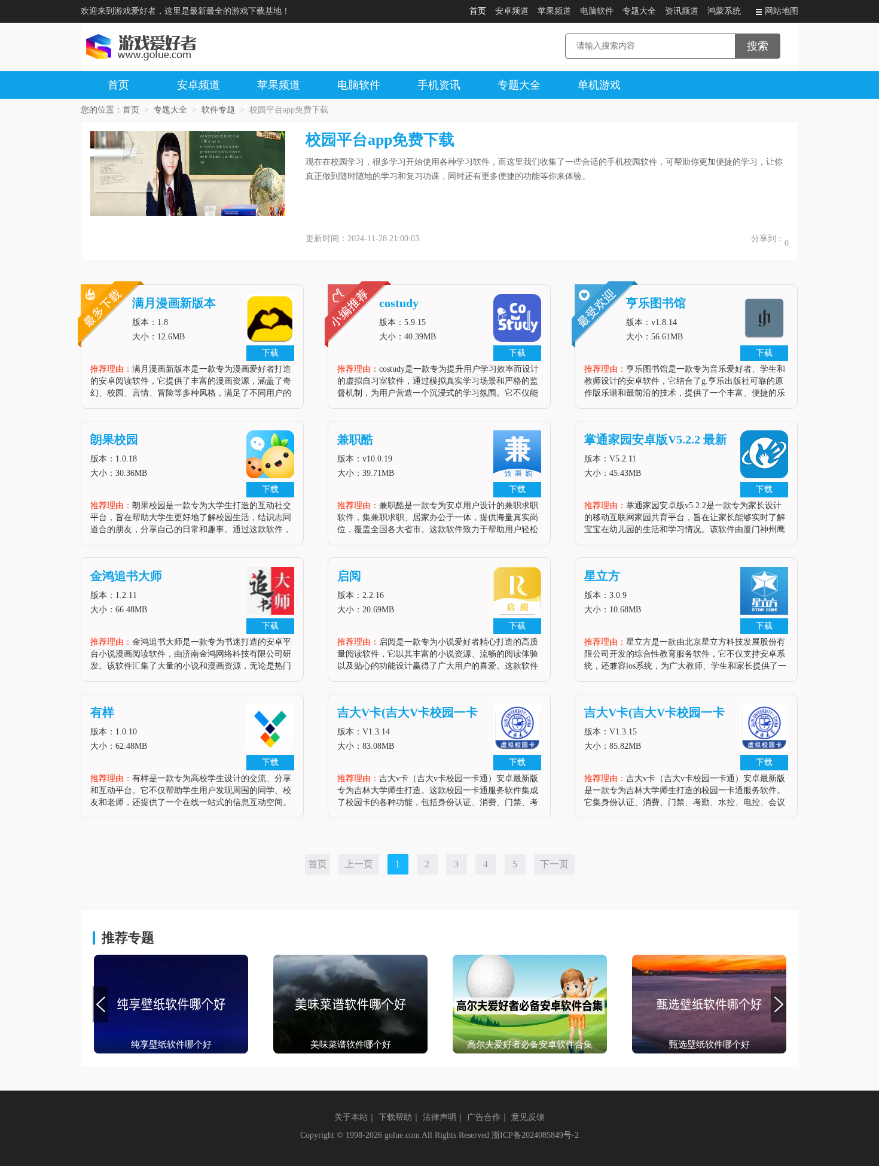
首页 (477, 11)
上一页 (358, 864)
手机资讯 (438, 85)
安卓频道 (512, 11)
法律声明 (439, 1117)
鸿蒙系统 (724, 11)
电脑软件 (597, 11)
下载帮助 (395, 1117)
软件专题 (218, 109)
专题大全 (639, 11)
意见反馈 (528, 1117)
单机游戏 (599, 85)
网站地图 (781, 11)
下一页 (554, 864)
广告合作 (483, 1117)
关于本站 (351, 1117)
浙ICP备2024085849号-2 (535, 1135)
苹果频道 (554, 11)
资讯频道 (681, 11)
